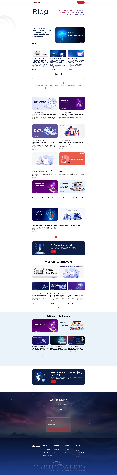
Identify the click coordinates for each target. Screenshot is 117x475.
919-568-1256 (79, 447)
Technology (80, 85)
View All (58, 307)
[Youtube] (83, 452)
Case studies (67, 449)
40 (61, 236)
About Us (66, 450)
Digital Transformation (39, 85)
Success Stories (57, 2)
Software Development (71, 85)
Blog (65, 447)
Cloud (78, 82)
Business (73, 82)
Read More (34, 303)
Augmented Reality (52, 82)
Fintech (55, 450)
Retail (55, 455)
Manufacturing (56, 449)
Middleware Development (47, 455)
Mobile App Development (59, 85)
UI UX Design (41, 87)
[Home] (36, 2)
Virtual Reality (49, 87)
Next (64, 236)
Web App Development (58, 87)
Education (55, 452)
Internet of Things (49, 85)
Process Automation (46, 452)
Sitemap (66, 452)
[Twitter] (81, 452)
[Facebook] (77, 452)
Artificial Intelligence (42, 82)
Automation (60, 82)
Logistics (55, 453)
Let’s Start (53, 251)
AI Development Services (47, 453)
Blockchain (67, 82)
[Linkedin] (79, 452)
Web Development (46, 450)
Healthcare (56, 447)
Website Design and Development (71, 87)
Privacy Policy (67, 453)
